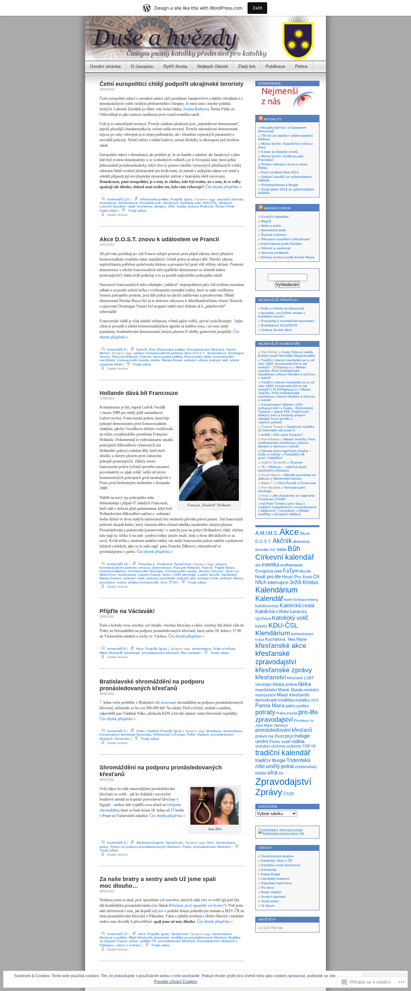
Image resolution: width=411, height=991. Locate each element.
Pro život (267, 887)
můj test (157, 911)
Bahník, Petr (145, 349)
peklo (290, 705)
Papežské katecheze (276, 883)
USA (171, 206)
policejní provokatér (160, 578)
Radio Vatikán (271, 892)
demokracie (108, 203)
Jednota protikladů (275, 252)
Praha (186, 847)
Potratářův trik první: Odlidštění (281, 456)
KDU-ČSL (210, 203)
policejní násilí (134, 578)
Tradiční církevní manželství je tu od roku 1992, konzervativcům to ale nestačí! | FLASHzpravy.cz (286, 386)
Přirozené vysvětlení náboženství (285, 239)
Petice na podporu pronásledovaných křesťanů (145, 847)
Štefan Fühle (224, 206)
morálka (302, 700)
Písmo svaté (280, 741)
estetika (270, 564)
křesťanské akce (280, 645)
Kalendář (269, 598)
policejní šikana (231, 578)
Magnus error (277, 208)
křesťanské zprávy (283, 670)
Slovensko (122, 738)
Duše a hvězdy (224, 648)
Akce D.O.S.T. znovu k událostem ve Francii (159, 239)
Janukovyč (171, 203)
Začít (257, 7)
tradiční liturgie (270, 760)
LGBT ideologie (184, 574)
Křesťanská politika (154, 199)
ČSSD (288, 794)
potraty (265, 712)
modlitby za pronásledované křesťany (198, 937)
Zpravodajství (283, 781)
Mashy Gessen (111, 578)
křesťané (225, 203)
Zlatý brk (247, 66)
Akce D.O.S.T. (194, 353)
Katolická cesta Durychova (280, 865)
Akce (140, 648)
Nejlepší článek (212, 66)
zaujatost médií (111, 364)
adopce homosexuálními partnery (158, 353)
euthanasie (291, 564)
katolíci (261, 626)
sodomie (294, 746)
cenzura (144, 567)
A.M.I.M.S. (266, 533)
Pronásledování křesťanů (205, 349)
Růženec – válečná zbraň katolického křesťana (282, 468)
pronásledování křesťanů (160, 653)
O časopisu (142, 66)
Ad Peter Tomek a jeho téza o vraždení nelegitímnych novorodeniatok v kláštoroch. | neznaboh (287, 507)
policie (234, 360)
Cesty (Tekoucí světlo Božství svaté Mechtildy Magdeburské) (286, 353)
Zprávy (268, 792)
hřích (261, 582)
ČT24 (173, 582)
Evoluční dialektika (275, 216)
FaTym (291, 570)
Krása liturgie (270, 874)
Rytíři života (175, 66)
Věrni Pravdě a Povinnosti (296, 483)
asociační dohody (230, 199)
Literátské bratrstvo (275, 878)
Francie (145, 356)
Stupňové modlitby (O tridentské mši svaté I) (286, 428)
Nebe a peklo (271, 225)
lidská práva (285, 684)
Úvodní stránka (105, 66)
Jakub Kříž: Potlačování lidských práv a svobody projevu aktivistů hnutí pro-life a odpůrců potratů (283, 417)
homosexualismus (113, 571)
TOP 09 (309, 746)
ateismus (301, 541)
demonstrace (128, 203)
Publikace (275, 66)
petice (104, 847)
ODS (314, 700)
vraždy (181, 206)
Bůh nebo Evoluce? (288, 434)
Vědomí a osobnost (275, 248)
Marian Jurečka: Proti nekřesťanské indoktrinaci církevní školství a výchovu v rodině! (286, 372)
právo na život (269, 736)
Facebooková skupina (277, 856)
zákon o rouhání (128, 945)
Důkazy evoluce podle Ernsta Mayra (287, 257)
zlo (281, 773)
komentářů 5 (116, 731)
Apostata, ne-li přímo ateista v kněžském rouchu (281, 314)
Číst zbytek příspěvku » (223, 187)
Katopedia (268, 869)
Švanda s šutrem (273, 234)
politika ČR (148, 941)
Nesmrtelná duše (273, 230)
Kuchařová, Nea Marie (286, 639)
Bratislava (214, 731)
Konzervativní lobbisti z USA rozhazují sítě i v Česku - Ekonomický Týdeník (285, 408)
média (155, 360)
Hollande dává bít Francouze (139, 393)
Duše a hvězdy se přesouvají (282, 308)
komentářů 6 (116, 349)
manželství (229, 574)
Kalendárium (276, 589)
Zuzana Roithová (196, 109)
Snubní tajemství (273, 896)
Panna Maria (269, 705)
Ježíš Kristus (303, 582)
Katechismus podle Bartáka (281, 243)
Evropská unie (150, 203)
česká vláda (108, 210)
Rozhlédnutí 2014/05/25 (279, 325)
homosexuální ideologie (145, 571)
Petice (301, 66)
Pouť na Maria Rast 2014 (280, 172)
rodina (121, 582)
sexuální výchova (270, 746)
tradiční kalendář (282, 752)
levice (166, 574)
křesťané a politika (113, 937)
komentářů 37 (117, 934)
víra (272, 772)
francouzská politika (167, 356)
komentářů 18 (117, 564)
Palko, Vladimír (147, 731)
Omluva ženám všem (276, 330)
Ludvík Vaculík (208, 574)
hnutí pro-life (268, 576)
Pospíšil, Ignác (181, 199)
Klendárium (272, 633)
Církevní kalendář (284, 557)
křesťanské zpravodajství (275, 657)
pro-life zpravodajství (286, 716)
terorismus (144, 206)
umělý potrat (280, 766)
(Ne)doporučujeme (150, 842)
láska (304, 684)
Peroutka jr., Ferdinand (155, 564)
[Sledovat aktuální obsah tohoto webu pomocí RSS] (260, 119)
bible (282, 549)
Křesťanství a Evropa (169, 734)
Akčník (282, 540)
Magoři (266, 221)
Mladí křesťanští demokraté (120, 653)
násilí (131, 206)
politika (302, 706)
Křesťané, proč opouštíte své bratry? (197, 905)
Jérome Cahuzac (210, 571)
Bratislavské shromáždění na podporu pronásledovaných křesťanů (152, 685)
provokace (107, 582)
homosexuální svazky (133, 360)
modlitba (286, 700)
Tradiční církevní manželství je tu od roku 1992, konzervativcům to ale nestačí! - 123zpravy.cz (286, 363)
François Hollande (125, 356)
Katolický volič (190, 203)
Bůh (294, 549)
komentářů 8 (116, 648)
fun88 (265, 434)
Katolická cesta (297, 605)
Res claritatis (190, 653)
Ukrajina (160, 206)
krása (259, 639)
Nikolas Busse (172, 360)
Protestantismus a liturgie (279, 185)
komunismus (127, 574)
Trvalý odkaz (137, 210)
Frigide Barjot (224, 567)
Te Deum (267, 905)
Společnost (182, 564)
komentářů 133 (118, 199)
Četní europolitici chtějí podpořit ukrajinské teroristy (171, 84)
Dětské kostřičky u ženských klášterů (283, 512)
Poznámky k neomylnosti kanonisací (288, 321)
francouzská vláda (197, 356)
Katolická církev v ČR (276, 860)
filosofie (305, 571)
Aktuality (273, 119)
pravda (291, 713)
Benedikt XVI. (265, 550)
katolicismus (267, 605)
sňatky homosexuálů (143, 582)
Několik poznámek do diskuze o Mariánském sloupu (287, 476)
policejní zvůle (207, 578)
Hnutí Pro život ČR (300, 576)
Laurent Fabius (149, 574)
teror (164, 582)
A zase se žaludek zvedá (279, 151)
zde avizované (165, 702)
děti (258, 565)
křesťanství (270, 677)
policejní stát (218, 360)
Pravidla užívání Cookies (175, 981)
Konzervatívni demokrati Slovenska (126, 734)
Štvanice (296, 462)
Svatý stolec (270, 901)
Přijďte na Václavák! (127, 611)
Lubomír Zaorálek (113, 206)
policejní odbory (195, 360)
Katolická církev (272, 611)
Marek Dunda (290, 689)
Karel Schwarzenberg (301, 599)
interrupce (277, 582)
